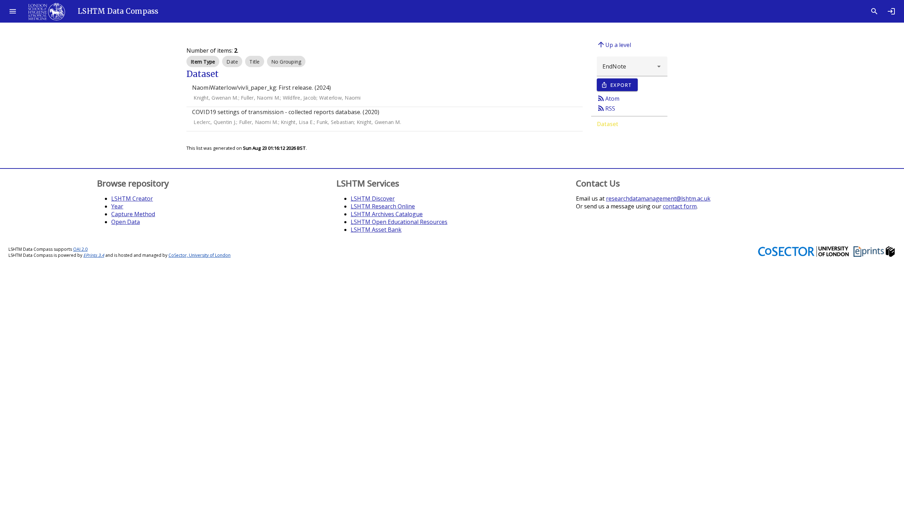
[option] (202, 61)
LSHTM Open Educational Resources (399, 222)
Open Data (125, 222)
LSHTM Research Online (383, 206)
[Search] (874, 11)
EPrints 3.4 (93, 255)
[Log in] (891, 11)
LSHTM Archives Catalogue (387, 214)
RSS (606, 108)
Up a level (614, 44)
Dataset (607, 124)
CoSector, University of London (199, 255)
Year (117, 206)
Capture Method (133, 214)
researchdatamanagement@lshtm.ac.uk (658, 198)
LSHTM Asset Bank (376, 229)
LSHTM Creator (132, 198)
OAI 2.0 (80, 249)
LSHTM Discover (373, 198)
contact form (680, 206)
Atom (608, 98)
